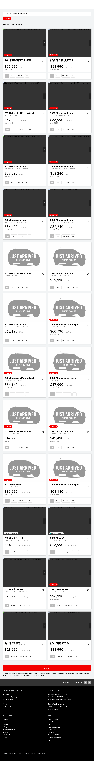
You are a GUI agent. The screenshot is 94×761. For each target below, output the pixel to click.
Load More (47, 668)
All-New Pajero (53, 719)
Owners (5, 732)
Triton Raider (52, 722)
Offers (5, 727)
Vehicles (5, 719)
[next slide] (44, 43)
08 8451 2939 (7, 706)
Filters (8, 18)
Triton (50, 724)
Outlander (51, 732)
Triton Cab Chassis (54, 727)
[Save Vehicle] (43, 61)
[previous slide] (4, 43)
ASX (49, 740)
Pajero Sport (52, 729)
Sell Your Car (7, 735)
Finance (5, 724)
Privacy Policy (35, 753)
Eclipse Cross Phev (54, 737)
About (5, 737)
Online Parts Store (9, 729)
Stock (4, 722)
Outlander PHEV (53, 735)
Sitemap (42, 753)
